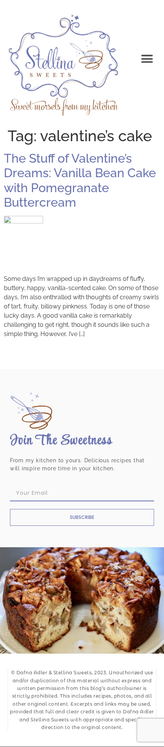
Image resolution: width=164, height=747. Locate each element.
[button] (147, 59)
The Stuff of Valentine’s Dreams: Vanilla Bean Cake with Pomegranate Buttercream (80, 180)
